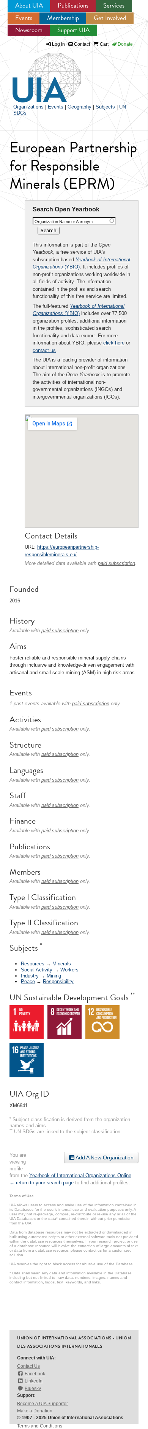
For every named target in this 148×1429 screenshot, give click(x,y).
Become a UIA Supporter (42, 1403)
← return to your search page (41, 1182)
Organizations (28, 107)
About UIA (29, 5)
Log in (58, 44)
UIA (37, 73)
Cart (104, 44)
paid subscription (116, 563)
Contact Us (28, 1366)
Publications (73, 5)
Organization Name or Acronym (64, 221)
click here (113, 343)
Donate (125, 44)
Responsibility (58, 981)
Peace (28, 981)
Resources (32, 964)
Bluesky (33, 1388)
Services (113, 5)
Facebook (35, 1373)
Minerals (61, 964)
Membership (63, 18)
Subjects (105, 107)
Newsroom (29, 30)
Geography (79, 107)
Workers (69, 970)
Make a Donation (34, 1410)
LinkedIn (34, 1381)
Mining (54, 976)
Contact (81, 44)
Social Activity (36, 970)
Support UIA (73, 30)
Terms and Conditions (39, 1426)
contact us (44, 350)
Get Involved (110, 18)
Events (23, 18)
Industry (30, 976)
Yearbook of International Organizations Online (80, 1175)
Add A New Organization (104, 1157)
